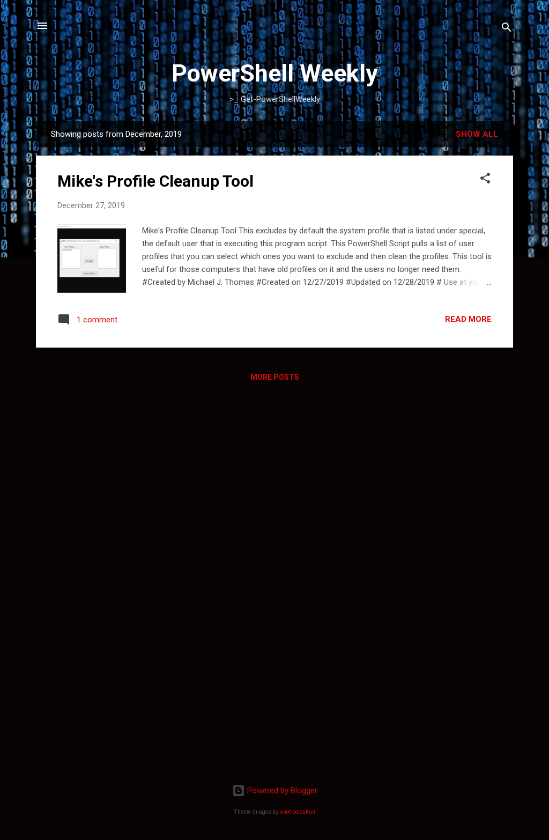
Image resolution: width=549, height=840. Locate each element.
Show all (477, 134)
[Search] (506, 29)
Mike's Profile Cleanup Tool (155, 181)
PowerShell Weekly (275, 73)
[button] (485, 180)
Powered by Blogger (281, 790)
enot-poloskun (297, 811)
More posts (274, 377)
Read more (468, 319)
